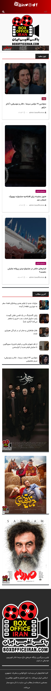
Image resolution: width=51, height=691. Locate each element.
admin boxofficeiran (37, 112)
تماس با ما (45, 663)
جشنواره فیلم (40, 191)
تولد (44, 98)
